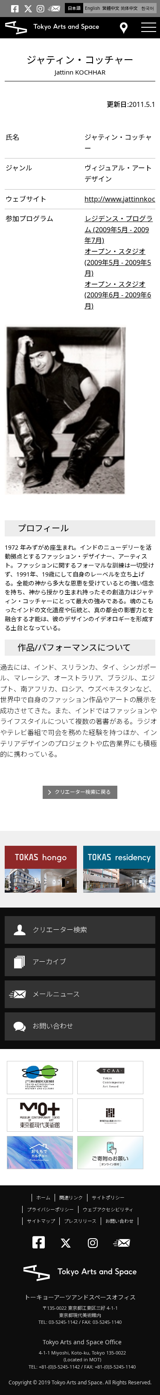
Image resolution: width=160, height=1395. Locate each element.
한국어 (147, 8)
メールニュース (56, 994)
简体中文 (129, 8)
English (92, 8)
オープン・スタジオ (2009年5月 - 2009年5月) (117, 262)
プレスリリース (80, 1221)
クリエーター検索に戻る (83, 791)
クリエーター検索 (59, 929)
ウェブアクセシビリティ (108, 1209)
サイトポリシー (108, 1197)
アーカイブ (49, 961)
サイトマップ (41, 1221)
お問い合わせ (52, 1026)
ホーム (43, 1197)
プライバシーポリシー (50, 1209)
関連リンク (71, 1197)
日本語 (74, 8)
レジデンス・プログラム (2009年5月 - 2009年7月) (118, 229)
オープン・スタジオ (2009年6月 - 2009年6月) (117, 295)
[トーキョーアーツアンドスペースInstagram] (95, 1236)
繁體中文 (110, 8)
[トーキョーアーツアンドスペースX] (67, 1236)
